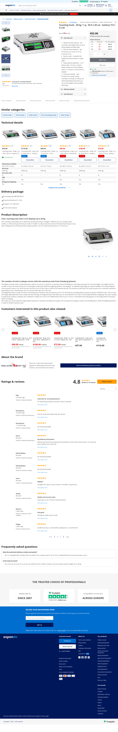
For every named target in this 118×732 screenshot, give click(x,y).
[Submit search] (80, 5)
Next (64, 537)
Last (67, 537)
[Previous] (5, 23)
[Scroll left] (3, 14)
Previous (55, 537)
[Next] (5, 75)
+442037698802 (65, 651)
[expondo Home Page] (3, 19)
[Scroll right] (114, 14)
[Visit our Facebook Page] (82, 658)
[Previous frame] (103, 256)
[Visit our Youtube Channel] (79, 658)
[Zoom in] (92, 256)
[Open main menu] (6, 10)
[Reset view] (99, 256)
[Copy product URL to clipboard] (115, 22)
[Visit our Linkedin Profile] (86, 658)
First (50, 537)
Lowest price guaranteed (99, 75)
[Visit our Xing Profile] (89, 658)
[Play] (89, 256)
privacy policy (61, 630)
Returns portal (67, 646)
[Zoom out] (96, 256)
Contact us (67, 641)
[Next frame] (106, 256)
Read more (15, 86)
